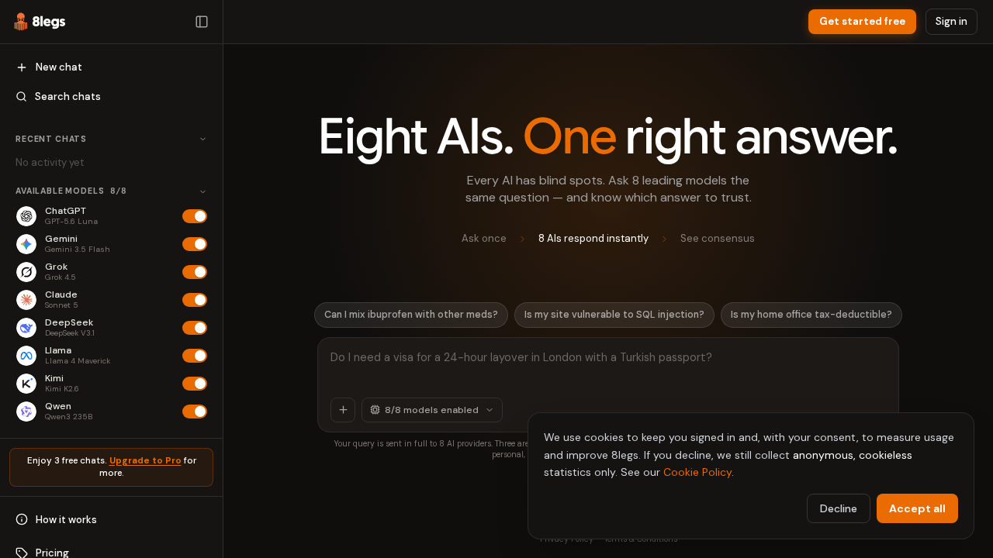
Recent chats (51, 139)
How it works (66, 519)
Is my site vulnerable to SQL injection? (614, 314)
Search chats (68, 96)
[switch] (194, 216)
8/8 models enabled (432, 410)
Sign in (951, 21)
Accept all (917, 508)
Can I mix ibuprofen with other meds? (411, 314)
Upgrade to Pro (145, 461)
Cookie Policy (697, 472)
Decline (838, 508)
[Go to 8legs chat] (40, 21)
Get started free (862, 21)
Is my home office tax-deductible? (811, 314)
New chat (59, 67)
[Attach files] (342, 410)
